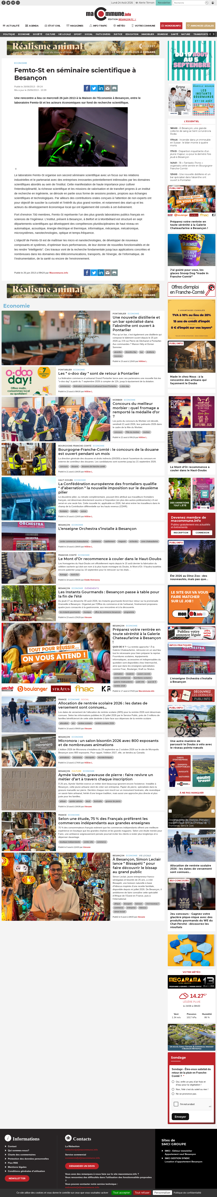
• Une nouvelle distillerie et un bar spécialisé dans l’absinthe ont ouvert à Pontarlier (190, 177)
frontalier (64, 511)
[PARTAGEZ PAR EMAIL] (107, 88)
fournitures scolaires (142, 678)
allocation (64, 723)
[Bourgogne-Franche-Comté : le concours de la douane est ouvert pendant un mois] (29, 457)
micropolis (89, 757)
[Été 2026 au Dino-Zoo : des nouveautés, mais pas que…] (191, 556)
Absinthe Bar (130, 352)
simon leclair (119, 912)
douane (74, 466)
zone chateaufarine (149, 541)
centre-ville (88, 842)
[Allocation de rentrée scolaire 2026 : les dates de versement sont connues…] (29, 711)
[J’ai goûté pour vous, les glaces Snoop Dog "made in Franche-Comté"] (191, 250)
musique (87, 612)
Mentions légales (17, 1167)
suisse (83, 511)
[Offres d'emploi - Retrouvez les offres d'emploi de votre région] (191, 295)
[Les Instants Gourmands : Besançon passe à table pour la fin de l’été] (29, 599)
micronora (77, 757)
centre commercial (122, 678)
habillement (110, 541)
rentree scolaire (85, 723)
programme (129, 612)
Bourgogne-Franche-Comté (74, 446)
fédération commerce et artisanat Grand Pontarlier (95, 386)
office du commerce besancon (108, 612)
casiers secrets (143, 674)
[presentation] (170, 811)
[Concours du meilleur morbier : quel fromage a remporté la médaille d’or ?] (56, 411)
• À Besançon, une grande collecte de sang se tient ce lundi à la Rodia (190, 131)
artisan (63, 801)
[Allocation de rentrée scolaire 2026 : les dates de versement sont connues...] (191, 845)
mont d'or (75, 575)
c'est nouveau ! (152, 904)
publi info (140, 682)
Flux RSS (13, 1163)
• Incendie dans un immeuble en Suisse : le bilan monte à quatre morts (190, 142)
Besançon (64, 525)
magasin (122, 541)
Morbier (117, 400)
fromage (63, 575)
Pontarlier (119, 313)
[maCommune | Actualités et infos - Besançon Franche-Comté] (108, 14)
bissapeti (128, 904)
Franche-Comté (67, 555)
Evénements (92, 588)
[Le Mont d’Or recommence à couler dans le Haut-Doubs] (29, 566)
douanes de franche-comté (93, 466)
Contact (12, 1146)
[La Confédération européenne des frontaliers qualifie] (29, 491)
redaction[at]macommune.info (81, 1149)
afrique (117, 904)
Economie (20, 63)
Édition (113, 19)
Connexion (202, 532)
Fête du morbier (132, 432)
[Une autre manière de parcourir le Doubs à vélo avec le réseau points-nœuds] (191, 721)
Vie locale (145, 855)
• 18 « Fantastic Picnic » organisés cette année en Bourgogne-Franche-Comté (191, 165)
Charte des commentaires (22, 1154)
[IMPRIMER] (114, 88)
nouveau (118, 356)
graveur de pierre (113, 801)
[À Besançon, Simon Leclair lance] (56, 867)
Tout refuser (142, 1192)
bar (141, 352)
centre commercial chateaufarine (74, 541)
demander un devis (82, 1166)
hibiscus (142, 908)
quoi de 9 (152, 682)
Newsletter (17, 1178)
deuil (88, 801)
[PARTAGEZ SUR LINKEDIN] (101, 88)
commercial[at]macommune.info (82, 1158)
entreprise (131, 908)
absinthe (118, 352)
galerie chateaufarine (123, 682)
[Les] (29, 381)
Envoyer (180, 1116)
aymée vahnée (75, 801)
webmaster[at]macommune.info (82, 1187)
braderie (130, 674)
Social (85, 699)
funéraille (98, 801)
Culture (76, 771)
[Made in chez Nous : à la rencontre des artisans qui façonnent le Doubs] (191, 357)
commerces (65, 386)
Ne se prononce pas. (186, 1093)
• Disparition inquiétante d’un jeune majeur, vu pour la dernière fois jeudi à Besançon (190, 154)
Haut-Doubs (65, 480)
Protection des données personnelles (28, 1158)
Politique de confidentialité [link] (187, 1192)
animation (118, 674)
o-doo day (124, 386)
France (62, 699)
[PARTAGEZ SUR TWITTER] (94, 88)
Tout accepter (121, 1192)
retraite (74, 511)
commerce (96, 541)
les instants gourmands (70, 612)
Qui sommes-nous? (18, 1150)
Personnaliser (162, 1192)
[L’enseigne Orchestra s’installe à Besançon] (29, 536)
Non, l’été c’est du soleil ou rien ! (192, 1089)
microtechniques (105, 757)
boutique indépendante (70, 842)
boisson (138, 904)
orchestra (133, 541)
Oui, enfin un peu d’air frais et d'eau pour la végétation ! (191, 1083)
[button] (206, 2)
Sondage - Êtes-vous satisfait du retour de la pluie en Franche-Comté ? (191, 1072)
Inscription (181, 532)
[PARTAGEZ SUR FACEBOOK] (87, 88)
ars (73, 723)
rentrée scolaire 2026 (104, 723)
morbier (146, 432)
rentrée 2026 (119, 686)
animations (64, 757)
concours (118, 432)
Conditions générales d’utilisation (26, 1171)
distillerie (150, 352)
